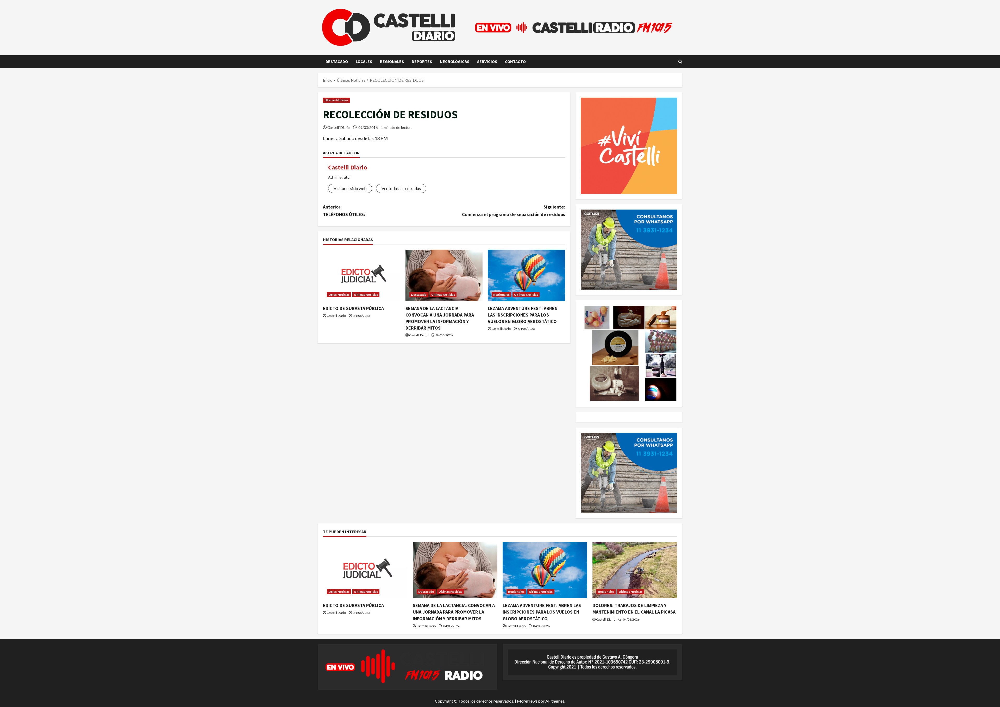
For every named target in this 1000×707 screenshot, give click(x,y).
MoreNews (527, 700)
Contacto (515, 61)
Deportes (422, 61)
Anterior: (344, 210)
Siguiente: (513, 210)
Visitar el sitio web (350, 188)
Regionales (392, 61)
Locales (364, 61)
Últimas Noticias (336, 100)
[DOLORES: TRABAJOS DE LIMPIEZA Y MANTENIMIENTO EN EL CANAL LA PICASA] (634, 570)
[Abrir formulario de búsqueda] (680, 61)
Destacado (337, 61)
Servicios (487, 61)
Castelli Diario (338, 127)
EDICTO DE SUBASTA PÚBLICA (353, 308)
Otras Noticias (338, 294)
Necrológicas (454, 61)
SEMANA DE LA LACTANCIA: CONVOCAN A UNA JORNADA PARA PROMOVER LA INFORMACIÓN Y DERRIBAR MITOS (454, 611)
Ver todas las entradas (401, 188)
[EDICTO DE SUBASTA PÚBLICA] (361, 275)
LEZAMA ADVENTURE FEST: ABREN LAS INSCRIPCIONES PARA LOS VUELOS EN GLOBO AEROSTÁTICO (523, 314)
